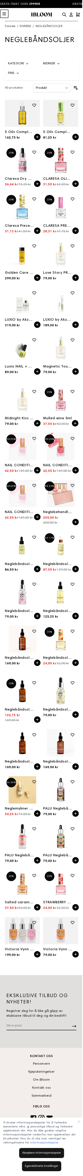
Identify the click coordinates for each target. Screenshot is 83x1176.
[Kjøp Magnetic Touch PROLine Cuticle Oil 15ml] (75, 371)
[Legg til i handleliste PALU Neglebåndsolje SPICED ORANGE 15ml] (72, 829)
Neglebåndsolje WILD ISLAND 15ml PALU (57, 710)
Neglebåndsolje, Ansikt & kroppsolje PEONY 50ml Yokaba (19, 762)
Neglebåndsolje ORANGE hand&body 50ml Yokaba (19, 658)
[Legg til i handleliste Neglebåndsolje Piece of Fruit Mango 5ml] (72, 631)
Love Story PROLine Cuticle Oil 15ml (57, 273)
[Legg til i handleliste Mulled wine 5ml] (72, 391)
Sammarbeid (42, 1095)
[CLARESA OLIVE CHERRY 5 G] (60, 160)
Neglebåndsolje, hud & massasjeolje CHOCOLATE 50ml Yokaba (57, 762)
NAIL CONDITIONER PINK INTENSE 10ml (19, 465)
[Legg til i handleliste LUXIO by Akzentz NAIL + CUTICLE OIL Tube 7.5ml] (72, 293)
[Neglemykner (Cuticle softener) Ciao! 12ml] (22, 790)
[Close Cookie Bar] (79, 1121)
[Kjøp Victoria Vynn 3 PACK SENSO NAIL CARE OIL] (37, 954)
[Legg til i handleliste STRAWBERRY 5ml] (72, 876)
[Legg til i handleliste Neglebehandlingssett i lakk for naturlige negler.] (72, 485)
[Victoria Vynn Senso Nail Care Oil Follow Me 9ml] (60, 930)
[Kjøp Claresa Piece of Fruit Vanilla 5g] (37, 231)
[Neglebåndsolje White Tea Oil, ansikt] (22, 691)
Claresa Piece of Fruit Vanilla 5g (19, 226)
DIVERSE (25, 26)
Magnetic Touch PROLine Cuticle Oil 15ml (57, 366)
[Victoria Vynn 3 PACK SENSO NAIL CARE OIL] (22, 930)
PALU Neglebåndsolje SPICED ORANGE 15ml (57, 855)
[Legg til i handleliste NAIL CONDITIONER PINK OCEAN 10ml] (72, 438)
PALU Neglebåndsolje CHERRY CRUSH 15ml (19, 855)
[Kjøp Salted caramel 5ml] (37, 907)
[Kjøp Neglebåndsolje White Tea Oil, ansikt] (37, 719)
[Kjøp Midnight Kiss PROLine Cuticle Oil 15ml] (37, 423)
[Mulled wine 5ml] (60, 399)
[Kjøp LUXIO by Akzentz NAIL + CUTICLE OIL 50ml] (37, 324)
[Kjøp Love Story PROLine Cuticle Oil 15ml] (75, 278)
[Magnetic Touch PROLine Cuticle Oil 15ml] (60, 348)
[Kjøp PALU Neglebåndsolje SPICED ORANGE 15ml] (75, 860)
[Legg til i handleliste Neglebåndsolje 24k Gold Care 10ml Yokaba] (34, 537)
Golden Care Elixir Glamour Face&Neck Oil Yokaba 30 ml (19, 273)
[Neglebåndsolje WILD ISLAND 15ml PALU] (60, 691)
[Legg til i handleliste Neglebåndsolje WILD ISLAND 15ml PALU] (72, 683)
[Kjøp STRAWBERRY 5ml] (75, 907)
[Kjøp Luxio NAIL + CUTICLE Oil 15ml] (37, 371)
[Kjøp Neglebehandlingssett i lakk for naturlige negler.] (75, 522)
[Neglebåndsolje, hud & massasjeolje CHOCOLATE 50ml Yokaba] (60, 743)
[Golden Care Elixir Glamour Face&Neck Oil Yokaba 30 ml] (22, 254)
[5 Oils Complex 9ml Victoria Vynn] (60, 113)
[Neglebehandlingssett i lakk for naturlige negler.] (60, 493)
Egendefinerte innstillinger (41, 1166)
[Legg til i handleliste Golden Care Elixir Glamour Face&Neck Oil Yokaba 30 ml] (34, 246)
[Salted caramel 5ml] (22, 883)
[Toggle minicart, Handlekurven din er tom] (78, 14)
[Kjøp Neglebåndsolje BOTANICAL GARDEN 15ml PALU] (37, 616)
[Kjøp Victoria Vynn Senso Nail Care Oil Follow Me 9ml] (75, 954)
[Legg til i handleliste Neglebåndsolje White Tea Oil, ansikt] (34, 683)
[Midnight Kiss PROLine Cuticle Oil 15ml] (22, 399)
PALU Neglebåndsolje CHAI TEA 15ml (57, 809)
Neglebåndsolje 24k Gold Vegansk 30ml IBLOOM (57, 564)
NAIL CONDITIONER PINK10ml (19, 512)
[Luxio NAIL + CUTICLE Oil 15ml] (22, 348)
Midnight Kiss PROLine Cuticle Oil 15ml (19, 418)
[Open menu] (4, 14)
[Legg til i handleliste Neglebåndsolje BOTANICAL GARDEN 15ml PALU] (34, 584)
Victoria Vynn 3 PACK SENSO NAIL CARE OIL (19, 949)
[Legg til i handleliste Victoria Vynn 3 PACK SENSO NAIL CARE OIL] (34, 922)
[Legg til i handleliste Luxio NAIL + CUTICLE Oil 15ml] (34, 340)
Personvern (41, 1063)
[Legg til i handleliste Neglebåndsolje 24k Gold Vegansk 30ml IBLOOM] (72, 537)
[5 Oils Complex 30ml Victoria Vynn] (22, 113)
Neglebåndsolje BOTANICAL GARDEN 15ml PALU (19, 611)
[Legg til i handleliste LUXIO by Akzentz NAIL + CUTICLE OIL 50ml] (34, 293)
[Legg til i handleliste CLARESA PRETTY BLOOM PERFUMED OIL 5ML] (72, 199)
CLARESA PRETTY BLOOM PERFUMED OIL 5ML (57, 226)
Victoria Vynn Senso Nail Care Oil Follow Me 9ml (57, 949)
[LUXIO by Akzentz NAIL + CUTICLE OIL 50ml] (22, 301)
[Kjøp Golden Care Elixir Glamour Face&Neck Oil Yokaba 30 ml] (37, 278)
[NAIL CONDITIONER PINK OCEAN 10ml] (60, 446)
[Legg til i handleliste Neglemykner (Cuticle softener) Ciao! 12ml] (34, 782)
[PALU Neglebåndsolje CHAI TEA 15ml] (60, 790)
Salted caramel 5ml (19, 902)
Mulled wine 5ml (57, 418)
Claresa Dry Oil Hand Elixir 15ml (19, 179)
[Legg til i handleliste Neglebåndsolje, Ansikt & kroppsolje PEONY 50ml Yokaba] (34, 735)
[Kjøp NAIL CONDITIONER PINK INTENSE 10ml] (37, 470)
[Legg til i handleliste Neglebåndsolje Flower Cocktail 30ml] (72, 584)
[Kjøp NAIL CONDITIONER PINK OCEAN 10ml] (75, 470)
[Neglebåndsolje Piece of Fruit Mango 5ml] (60, 639)
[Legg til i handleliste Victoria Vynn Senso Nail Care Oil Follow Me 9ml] (72, 922)
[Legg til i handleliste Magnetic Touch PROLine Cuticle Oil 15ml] (72, 340)
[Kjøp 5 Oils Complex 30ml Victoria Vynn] (37, 137)
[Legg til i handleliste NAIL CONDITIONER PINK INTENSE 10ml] (34, 438)
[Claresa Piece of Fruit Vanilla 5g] (22, 207)
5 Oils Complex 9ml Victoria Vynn (57, 132)
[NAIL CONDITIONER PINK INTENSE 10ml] (22, 446)
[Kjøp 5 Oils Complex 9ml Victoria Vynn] (75, 137)
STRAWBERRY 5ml (57, 902)
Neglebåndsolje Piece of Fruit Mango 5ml (57, 658)
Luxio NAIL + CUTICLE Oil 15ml (19, 366)
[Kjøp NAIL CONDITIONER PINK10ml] (37, 517)
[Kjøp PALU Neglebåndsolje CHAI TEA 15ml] (75, 813)
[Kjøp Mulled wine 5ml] (75, 423)
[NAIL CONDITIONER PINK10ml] (22, 493)
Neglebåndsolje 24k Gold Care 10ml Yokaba (19, 564)
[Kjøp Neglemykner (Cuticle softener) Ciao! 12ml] (37, 813)
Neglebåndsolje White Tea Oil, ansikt (19, 710)
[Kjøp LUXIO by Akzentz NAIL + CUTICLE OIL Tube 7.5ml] (75, 324)
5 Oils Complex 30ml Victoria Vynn (19, 132)
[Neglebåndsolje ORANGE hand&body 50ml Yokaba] (22, 639)
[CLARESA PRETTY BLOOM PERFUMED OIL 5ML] (60, 207)
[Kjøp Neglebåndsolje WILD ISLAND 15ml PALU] (75, 714)
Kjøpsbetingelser (41, 1071)
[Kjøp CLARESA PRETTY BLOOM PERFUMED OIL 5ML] (75, 231)
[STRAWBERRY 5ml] (60, 883)
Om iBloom (41, 1079)
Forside (10, 26)
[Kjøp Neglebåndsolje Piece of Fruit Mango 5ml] (75, 663)
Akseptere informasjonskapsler (41, 1153)
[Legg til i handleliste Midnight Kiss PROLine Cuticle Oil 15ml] (34, 391)
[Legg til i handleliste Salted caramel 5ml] (34, 876)
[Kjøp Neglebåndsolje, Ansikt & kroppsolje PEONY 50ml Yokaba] (37, 766)
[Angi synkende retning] (75, 88)
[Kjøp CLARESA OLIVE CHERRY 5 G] (75, 184)
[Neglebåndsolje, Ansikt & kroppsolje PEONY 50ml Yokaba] (22, 743)
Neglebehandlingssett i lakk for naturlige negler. (57, 512)
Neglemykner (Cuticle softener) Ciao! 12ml (19, 809)
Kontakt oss (41, 1087)
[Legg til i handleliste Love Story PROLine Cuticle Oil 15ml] (72, 246)
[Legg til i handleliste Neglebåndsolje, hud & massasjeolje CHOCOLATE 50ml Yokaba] (72, 735)
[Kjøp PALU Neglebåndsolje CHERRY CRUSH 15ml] (37, 860)
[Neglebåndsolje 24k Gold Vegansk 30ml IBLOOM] (60, 545)
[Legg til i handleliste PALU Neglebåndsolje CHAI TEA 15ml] (72, 782)
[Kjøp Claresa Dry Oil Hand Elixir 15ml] (37, 184)
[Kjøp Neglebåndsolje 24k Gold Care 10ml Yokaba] (37, 569)
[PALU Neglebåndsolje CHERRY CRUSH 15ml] (22, 837)
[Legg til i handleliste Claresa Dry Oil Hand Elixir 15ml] (34, 152)
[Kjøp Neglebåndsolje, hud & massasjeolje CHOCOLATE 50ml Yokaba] (75, 766)
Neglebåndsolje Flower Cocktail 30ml (57, 611)
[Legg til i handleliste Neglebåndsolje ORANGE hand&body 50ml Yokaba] (34, 631)
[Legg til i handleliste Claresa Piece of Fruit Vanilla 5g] (34, 199)
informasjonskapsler (44, 1142)
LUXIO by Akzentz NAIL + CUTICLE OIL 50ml (19, 320)
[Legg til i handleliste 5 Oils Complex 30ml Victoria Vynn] (34, 105)
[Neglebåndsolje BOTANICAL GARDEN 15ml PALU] (22, 592)
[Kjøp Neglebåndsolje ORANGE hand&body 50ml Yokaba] (37, 663)
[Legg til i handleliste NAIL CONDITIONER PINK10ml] (34, 485)
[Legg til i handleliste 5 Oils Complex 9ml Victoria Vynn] (72, 105)
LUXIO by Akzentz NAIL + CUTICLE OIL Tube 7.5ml (57, 320)
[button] (23, 64)
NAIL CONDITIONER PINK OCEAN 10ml (57, 465)
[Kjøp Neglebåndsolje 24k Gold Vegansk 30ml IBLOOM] (75, 569)
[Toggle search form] (64, 14)
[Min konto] (71, 14)
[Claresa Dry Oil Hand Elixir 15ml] (22, 160)
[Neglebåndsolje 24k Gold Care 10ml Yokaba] (22, 545)
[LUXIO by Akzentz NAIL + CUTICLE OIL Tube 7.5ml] (60, 301)
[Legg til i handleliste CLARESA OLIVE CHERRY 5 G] (72, 152)
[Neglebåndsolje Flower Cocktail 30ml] (60, 592)
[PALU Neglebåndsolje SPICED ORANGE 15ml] (60, 837)
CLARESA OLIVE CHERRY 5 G (57, 179)
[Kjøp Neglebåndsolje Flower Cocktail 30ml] (75, 616)
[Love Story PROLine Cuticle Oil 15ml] (60, 254)
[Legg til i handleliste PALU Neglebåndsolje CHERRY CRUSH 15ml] (34, 829)
